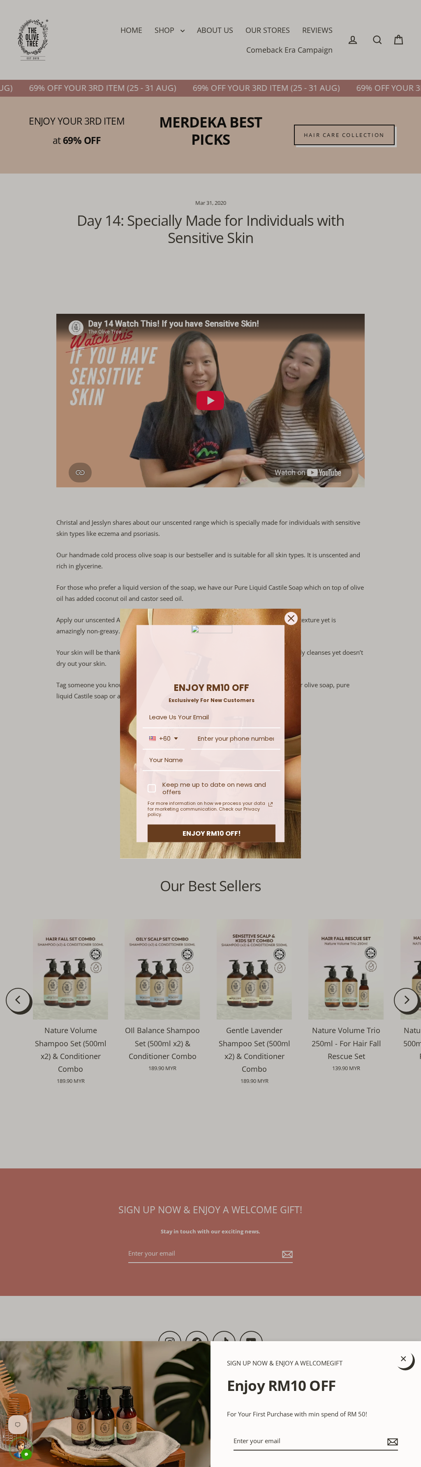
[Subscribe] (391, 1441)
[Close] (291, 618)
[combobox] (164, 739)
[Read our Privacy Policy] (270, 804)
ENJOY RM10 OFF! (212, 833)
